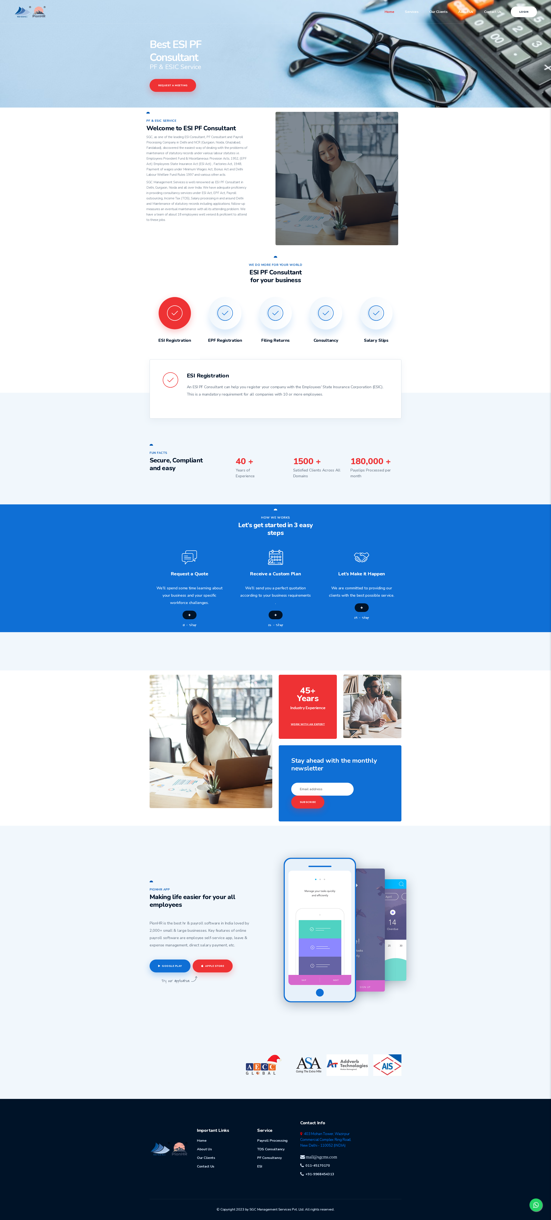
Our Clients (438, 11)
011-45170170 (317, 1165)
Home (389, 11)
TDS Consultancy (271, 1149)
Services (412, 11)
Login (523, 12)
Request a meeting (173, 85)
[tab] (175, 328)
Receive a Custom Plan (275, 574)
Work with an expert (308, 724)
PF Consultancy (269, 1157)
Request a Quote (189, 574)
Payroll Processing (272, 1140)
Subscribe (308, 802)
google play (171, 966)
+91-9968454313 (319, 1174)
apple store (214, 966)
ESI (259, 1166)
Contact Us (492, 11)
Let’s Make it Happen (361, 574)
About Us (465, 11)
